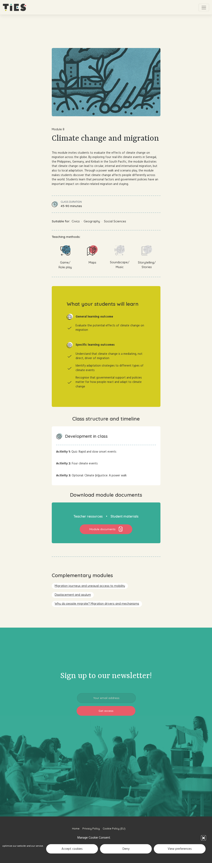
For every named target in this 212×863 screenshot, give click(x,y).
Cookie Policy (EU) (114, 828)
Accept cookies (72, 849)
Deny (126, 849)
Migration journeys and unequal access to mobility (90, 586)
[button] (203, 838)
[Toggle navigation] (204, 7)
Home (76, 828)
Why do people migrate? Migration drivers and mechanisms (97, 603)
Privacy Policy (91, 828)
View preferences (180, 849)
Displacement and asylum (73, 595)
